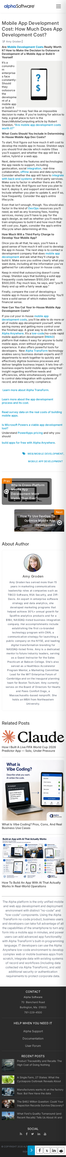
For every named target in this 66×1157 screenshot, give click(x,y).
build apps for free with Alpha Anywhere (28, 442)
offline (24, 172)
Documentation (33, 1038)
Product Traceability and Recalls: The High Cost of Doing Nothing (39, 1062)
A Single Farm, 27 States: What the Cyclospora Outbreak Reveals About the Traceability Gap (39, 1079)
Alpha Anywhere (13, 333)
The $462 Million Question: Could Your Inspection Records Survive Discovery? (40, 1103)
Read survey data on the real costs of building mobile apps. (32, 413)
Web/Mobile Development (45, 453)
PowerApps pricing (30, 433)
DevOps (33, 208)
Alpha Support (33, 1031)
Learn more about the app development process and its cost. (27, 401)
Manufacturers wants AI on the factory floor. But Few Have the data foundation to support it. (40, 1091)
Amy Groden (13, 41)
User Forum (33, 1046)
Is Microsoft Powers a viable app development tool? (32, 426)
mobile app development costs (25, 317)
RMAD (49, 337)
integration (34, 168)
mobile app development (45, 461)
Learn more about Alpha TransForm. (26, 390)
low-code (38, 333)
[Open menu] (58, 6)
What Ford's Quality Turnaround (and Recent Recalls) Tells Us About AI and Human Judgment (39, 1115)
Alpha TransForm (36, 350)
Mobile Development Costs (25, 47)
